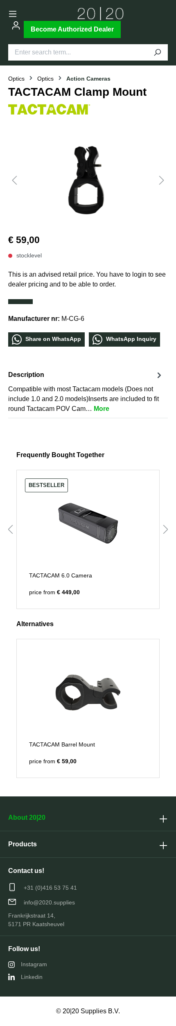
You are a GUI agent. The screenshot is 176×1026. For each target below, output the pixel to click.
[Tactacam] (49, 108)
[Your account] (16, 25)
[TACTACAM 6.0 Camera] (88, 523)
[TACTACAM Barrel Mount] (88, 692)
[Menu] (12, 13)
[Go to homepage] (101, 14)
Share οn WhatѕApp (52, 339)
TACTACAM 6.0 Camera (60, 575)
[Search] (157, 52)
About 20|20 (26, 817)
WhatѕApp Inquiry (130, 339)
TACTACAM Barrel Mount (62, 744)
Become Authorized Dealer (72, 29)
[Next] (162, 180)
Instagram (34, 964)
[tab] (86, 391)
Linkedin (32, 977)
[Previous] (14, 180)
